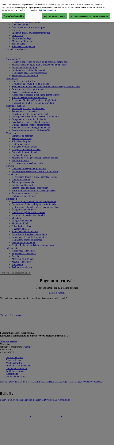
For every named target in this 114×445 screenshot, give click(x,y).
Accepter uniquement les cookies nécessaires (89, 16)
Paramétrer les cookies (14, 16)
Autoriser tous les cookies (54, 16)
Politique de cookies (47, 10)
